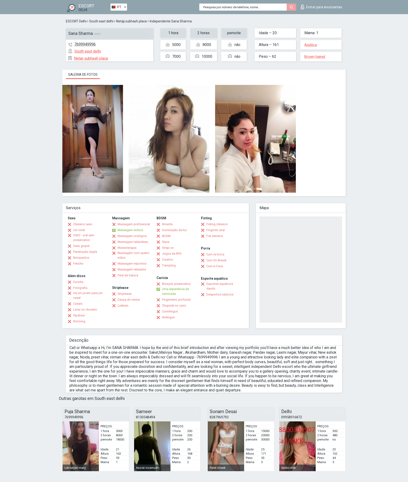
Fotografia (80, 288)
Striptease (125, 293)
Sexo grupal (81, 246)
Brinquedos (81, 257)
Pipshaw (79, 315)
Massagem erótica (130, 230)
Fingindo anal (215, 230)
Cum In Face (214, 266)
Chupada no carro (174, 305)
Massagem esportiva (132, 263)
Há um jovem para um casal (88, 295)
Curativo (167, 259)
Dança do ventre (129, 299)
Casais (77, 303)
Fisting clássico (217, 224)
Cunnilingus (170, 311)
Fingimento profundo (176, 299)
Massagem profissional (134, 224)
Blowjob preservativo (176, 284)
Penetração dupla (85, 251)
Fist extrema (214, 236)
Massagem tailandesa (133, 242)
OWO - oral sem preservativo (83, 237)
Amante (167, 224)
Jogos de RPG (172, 253)
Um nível (79, 230)
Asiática (310, 45)
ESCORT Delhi (76, 21)
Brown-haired (314, 56)
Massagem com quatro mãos (133, 255)
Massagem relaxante (132, 269)
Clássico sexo (82, 224)
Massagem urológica (132, 236)
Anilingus (168, 317)
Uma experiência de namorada (175, 291)
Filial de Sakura (128, 275)
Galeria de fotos (83, 74)
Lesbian (123, 305)
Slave (165, 242)
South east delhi (101, 21)
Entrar (324, 7)
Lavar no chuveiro (85, 309)
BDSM (166, 236)
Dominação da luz (174, 230)
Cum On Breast (216, 260)
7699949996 (85, 44)
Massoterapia (127, 247)
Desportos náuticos (220, 294)
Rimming (79, 321)
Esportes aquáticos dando (219, 286)
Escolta (78, 282)
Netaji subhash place (131, 21)
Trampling (169, 265)
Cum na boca (215, 254)
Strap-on (168, 247)
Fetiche (78, 263)
